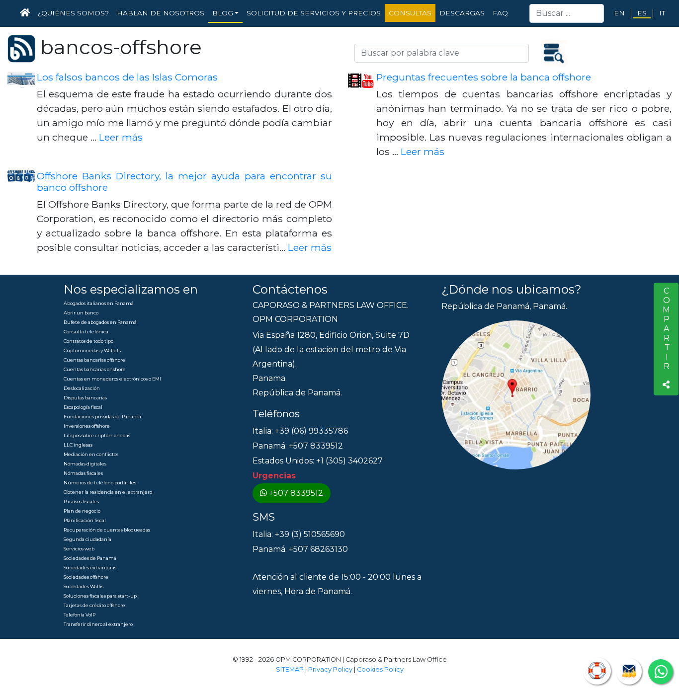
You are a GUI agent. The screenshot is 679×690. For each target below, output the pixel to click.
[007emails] (629, 671)
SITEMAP (290, 669)
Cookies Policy (380, 669)
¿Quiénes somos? (73, 13)
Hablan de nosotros (160, 13)
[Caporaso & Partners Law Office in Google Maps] (516, 394)
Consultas (410, 13)
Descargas (462, 13)
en (619, 13)
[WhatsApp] (660, 671)
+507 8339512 (296, 493)
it (662, 13)
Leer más (121, 137)
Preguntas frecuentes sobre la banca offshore (483, 77)
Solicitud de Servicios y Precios (314, 13)
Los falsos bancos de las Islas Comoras (127, 77)
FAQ (500, 13)
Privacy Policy (330, 669)
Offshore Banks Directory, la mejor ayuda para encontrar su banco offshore (184, 181)
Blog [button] (222, 13)
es (642, 13)
